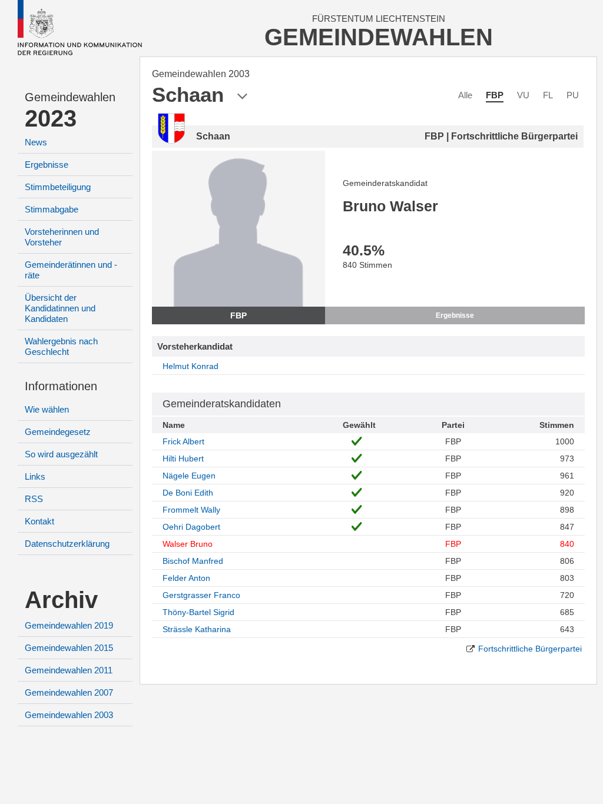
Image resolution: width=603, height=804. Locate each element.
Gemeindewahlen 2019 (69, 625)
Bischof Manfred (193, 561)
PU (572, 95)
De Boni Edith (188, 492)
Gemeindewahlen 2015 (69, 648)
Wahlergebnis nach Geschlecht (61, 346)
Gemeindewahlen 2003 (69, 715)
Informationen (61, 386)
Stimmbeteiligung (58, 187)
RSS (34, 499)
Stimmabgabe (51, 209)
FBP (494, 95)
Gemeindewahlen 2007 (69, 692)
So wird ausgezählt (61, 454)
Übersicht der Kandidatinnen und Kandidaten (60, 308)
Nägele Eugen (189, 475)
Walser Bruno (188, 544)
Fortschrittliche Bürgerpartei (530, 648)
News (36, 142)
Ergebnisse (46, 165)
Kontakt (39, 521)
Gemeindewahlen (70, 97)
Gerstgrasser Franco (201, 595)
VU (523, 95)
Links (35, 476)
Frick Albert (183, 441)
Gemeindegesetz (58, 432)
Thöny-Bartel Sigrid (198, 612)
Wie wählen (47, 409)
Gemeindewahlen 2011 (68, 670)
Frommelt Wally (191, 509)
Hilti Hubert (183, 458)
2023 (51, 118)
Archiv (61, 600)
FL (548, 95)
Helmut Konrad (190, 366)
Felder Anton (186, 578)
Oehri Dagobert (191, 526)
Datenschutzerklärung (67, 544)
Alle (465, 95)
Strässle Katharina (197, 629)
